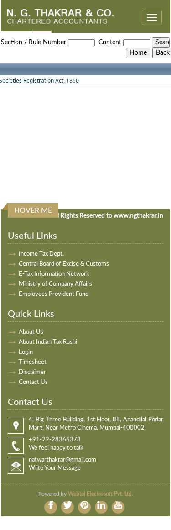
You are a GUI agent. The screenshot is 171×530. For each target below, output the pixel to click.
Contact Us (33, 382)
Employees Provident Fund (53, 294)
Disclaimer (32, 372)
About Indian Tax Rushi (48, 342)
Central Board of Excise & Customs (64, 264)
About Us (31, 332)
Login (26, 352)
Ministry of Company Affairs (55, 284)
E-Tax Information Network (54, 274)
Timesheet (33, 362)
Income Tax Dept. (41, 254)
